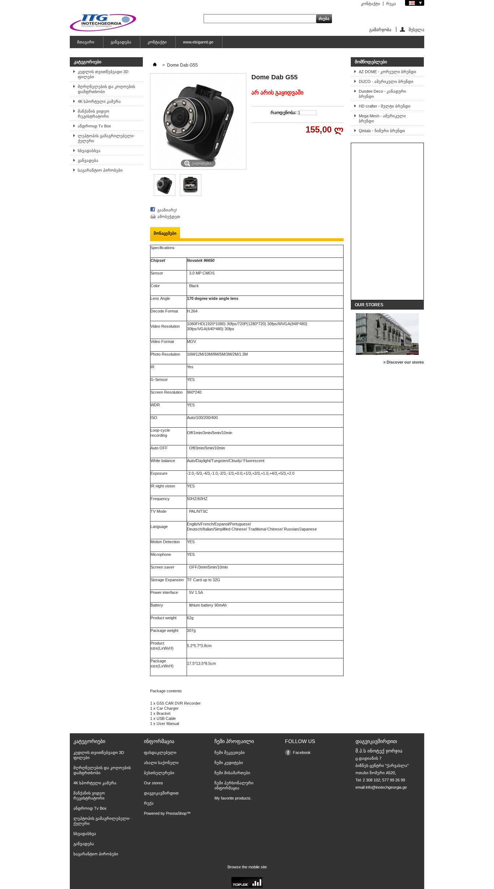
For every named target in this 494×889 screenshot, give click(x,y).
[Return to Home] (154, 65)
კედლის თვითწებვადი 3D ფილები (103, 74)
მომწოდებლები (371, 61)
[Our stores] (387, 353)
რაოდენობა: (284, 112)
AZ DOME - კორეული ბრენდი (387, 72)
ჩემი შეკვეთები (229, 752)
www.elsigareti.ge (198, 42)
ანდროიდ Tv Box (94, 126)
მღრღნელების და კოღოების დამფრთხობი (106, 89)
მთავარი (85, 42)
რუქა (149, 803)
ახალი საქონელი (161, 762)
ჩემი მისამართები (232, 773)
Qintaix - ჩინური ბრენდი (382, 131)
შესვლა (416, 29)
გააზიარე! (167, 210)
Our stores (369, 304)
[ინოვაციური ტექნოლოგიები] (103, 22)
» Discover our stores (403, 362)
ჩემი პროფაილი (234, 741)
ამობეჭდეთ (168, 216)
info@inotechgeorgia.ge (386, 787)
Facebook (302, 752)
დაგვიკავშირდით (161, 793)
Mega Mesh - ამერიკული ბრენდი (382, 118)
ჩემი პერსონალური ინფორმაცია (234, 785)
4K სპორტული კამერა (99, 101)
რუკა (391, 3)
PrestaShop (176, 813)
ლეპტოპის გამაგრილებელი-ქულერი (106, 138)
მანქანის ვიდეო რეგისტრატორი (93, 113)
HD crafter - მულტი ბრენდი (384, 106)
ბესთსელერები (159, 773)
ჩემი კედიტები (228, 762)
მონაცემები (165, 233)
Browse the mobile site (247, 867)
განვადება (121, 42)
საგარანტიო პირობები (100, 170)
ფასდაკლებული (160, 752)
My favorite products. (233, 798)
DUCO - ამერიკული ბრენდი (386, 81)
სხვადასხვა (89, 150)
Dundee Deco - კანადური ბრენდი (382, 93)
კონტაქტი (370, 3)
